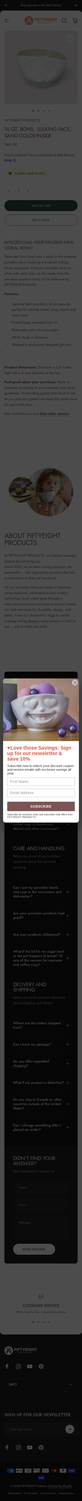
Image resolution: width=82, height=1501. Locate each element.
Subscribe (41, 806)
